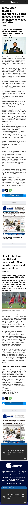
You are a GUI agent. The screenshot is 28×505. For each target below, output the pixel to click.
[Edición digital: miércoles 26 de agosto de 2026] (14, 220)
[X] (6, 190)
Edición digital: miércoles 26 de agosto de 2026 (12, 238)
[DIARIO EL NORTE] (14, 2)
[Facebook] (3, 190)
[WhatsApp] (10, 190)
